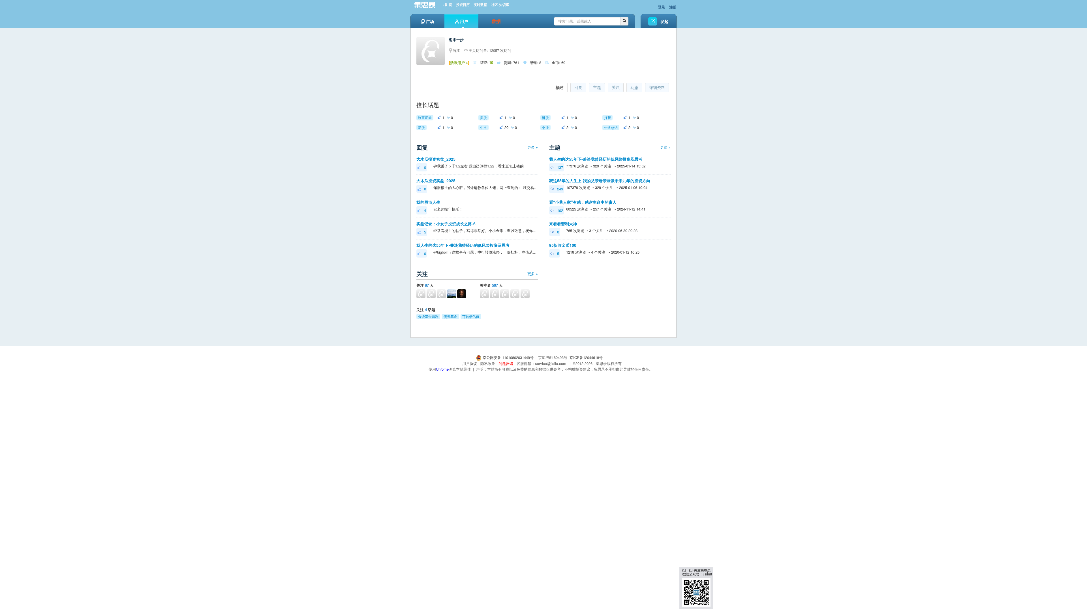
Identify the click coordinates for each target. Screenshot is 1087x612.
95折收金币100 (562, 245)
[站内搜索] (624, 21)
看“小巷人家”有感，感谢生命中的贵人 (583, 202)
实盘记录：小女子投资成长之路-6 (446, 223)
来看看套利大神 (563, 223)
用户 (464, 21)
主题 (597, 87)
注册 (673, 7)
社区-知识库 (500, 5)
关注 (616, 87)
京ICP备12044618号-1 (588, 357)
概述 (560, 87)
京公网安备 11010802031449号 (508, 357)
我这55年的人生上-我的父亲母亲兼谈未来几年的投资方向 (599, 180)
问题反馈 (505, 363)
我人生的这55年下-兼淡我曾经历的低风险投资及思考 (463, 245)
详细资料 (657, 87)
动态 (634, 87)
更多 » (532, 147)
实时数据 (480, 5)
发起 (664, 21)
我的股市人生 (428, 202)
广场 (430, 21)
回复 (578, 87)
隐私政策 (487, 363)
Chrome (442, 369)
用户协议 (469, 363)
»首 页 (447, 5)
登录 (661, 7)
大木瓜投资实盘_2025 (435, 159)
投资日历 (463, 5)
